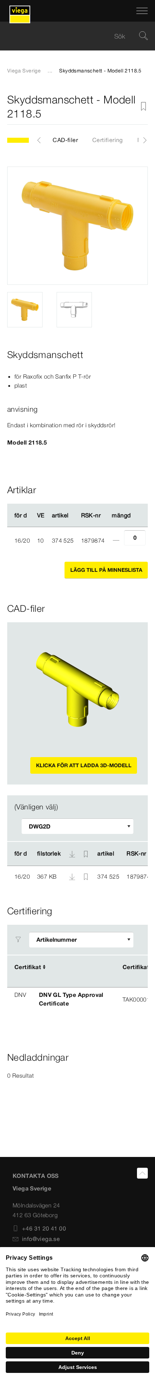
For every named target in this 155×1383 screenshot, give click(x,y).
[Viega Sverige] (19, 11)
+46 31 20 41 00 (44, 1228)
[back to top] (142, 1173)
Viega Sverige (24, 70)
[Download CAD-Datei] (72, 853)
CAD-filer (65, 139)
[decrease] (116, 540)
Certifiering (107, 139)
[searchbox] (71, 36)
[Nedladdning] (73, 876)
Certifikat (27, 967)
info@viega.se (41, 1238)
